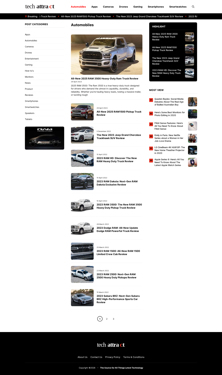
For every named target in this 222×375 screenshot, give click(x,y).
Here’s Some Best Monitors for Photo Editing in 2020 (169, 113)
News (28, 83)
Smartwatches (178, 6)
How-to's (29, 70)
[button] (193, 6)
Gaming (137, 6)
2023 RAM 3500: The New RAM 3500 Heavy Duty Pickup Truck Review (119, 206)
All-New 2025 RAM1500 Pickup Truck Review (80, 16)
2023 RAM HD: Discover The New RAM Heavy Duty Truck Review (117, 160)
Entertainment (32, 58)
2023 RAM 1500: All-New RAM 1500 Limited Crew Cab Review (118, 252)
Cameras (108, 6)
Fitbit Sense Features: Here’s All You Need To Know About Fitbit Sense (168, 126)
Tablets (28, 119)
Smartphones (156, 6)
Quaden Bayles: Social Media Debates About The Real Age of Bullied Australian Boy (168, 102)
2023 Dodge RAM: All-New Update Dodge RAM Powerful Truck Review (118, 229)
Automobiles (78, 6)
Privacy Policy (112, 357)
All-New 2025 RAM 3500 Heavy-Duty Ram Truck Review (104, 78)
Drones (123, 6)
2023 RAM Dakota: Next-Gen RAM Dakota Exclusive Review (117, 183)
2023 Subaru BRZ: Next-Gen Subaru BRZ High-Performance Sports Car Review (118, 299)
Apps (94, 6)
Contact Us (96, 357)
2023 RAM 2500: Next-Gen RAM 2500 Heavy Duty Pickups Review (116, 276)
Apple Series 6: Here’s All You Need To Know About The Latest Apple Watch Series (169, 162)
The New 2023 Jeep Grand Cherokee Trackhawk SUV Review (144, 16)
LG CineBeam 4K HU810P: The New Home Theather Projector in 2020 (169, 150)
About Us (82, 357)
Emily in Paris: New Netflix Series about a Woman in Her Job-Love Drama (168, 138)
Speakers (29, 113)
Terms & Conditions (133, 357)
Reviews (29, 95)
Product (29, 89)
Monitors (29, 76)
